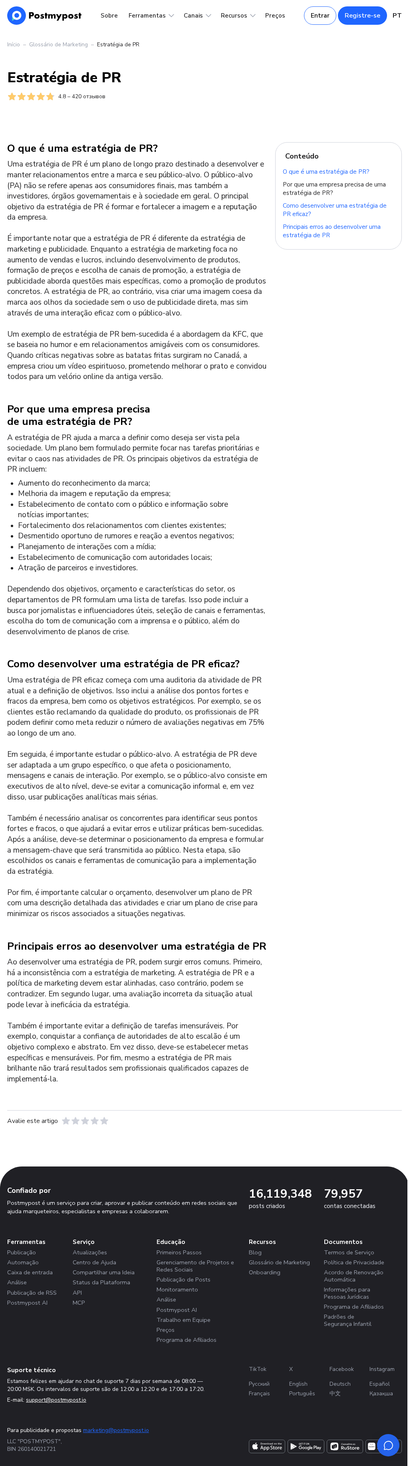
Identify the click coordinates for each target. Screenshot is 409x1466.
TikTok (257, 1369)
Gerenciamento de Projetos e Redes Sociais (195, 1266)
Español (379, 1384)
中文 (335, 1393)
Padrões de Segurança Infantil (347, 1320)
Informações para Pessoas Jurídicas (347, 1293)
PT (397, 15)
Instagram (382, 1369)
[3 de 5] (85, 1121)
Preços (275, 16)
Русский (259, 1384)
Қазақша (381, 1393)
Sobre (109, 16)
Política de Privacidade (354, 1262)
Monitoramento (177, 1289)
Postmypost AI (27, 1303)
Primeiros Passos (179, 1252)
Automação (23, 1262)
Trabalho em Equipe (183, 1320)
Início (13, 44)
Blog (255, 1252)
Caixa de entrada (30, 1272)
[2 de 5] (75, 1121)
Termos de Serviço (349, 1252)
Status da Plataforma (101, 1282)
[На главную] (44, 15)
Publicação (21, 1252)
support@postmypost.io (56, 1400)
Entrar (320, 15)
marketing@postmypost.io (116, 1430)
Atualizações (90, 1252)
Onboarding (264, 1272)
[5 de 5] (104, 1121)
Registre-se (362, 15)
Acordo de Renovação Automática (353, 1275)
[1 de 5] (66, 1121)
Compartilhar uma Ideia (104, 1272)
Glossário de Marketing (58, 44)
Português (302, 1393)
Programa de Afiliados (186, 1340)
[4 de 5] (94, 1121)
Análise (17, 1282)
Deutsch (340, 1384)
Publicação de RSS (32, 1293)
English (298, 1384)
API (77, 1293)
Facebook (342, 1369)
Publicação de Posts (183, 1279)
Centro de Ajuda (94, 1262)
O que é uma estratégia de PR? (326, 171)
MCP (79, 1303)
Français (259, 1393)
